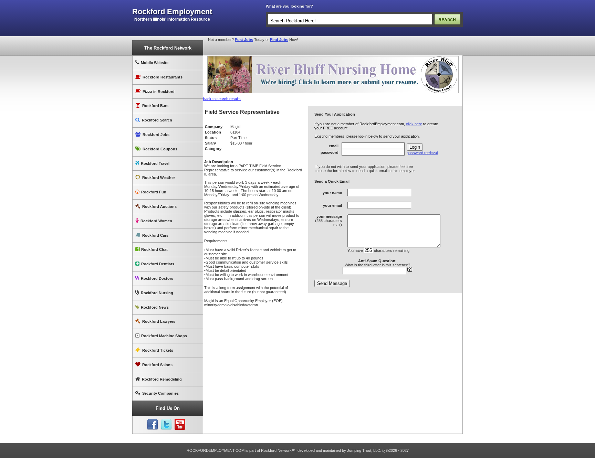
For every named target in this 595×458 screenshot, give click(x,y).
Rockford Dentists (157, 264)
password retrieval (422, 153)
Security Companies (160, 393)
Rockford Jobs (156, 134)
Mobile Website (154, 63)
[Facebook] (152, 424)
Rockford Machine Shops (164, 336)
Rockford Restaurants (162, 77)
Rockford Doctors (157, 278)
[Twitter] (166, 424)
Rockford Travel (155, 163)
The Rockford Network (167, 48)
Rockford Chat (154, 249)
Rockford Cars (155, 235)
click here (414, 124)
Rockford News (155, 307)
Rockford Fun (153, 192)
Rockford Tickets (157, 350)
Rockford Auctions (159, 206)
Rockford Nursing (157, 293)
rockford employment (172, 11)
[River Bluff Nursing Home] (333, 57)
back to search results (222, 99)
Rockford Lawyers (158, 321)
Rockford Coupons (160, 149)
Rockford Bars (155, 106)
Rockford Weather (158, 177)
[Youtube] (180, 424)
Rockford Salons (157, 365)
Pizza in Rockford (159, 91)
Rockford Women (156, 221)
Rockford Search (157, 120)
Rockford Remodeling (162, 379)
